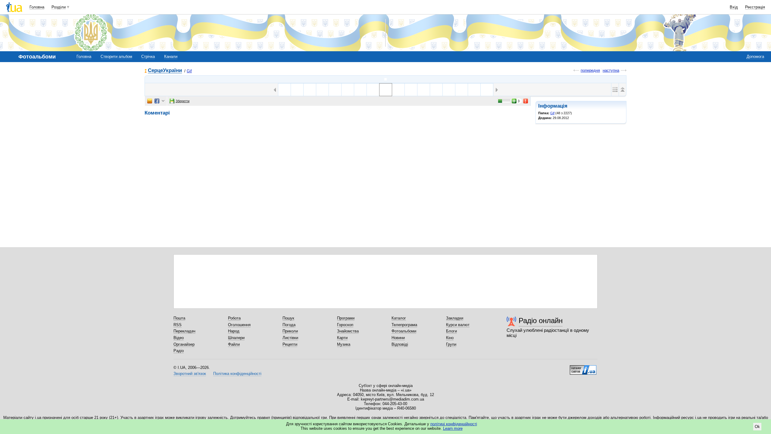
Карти (342, 337)
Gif (189, 71)
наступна (611, 70)
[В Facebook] (157, 101)
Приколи (290, 331)
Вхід (734, 7)
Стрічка (148, 56)
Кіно (450, 337)
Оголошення (239, 324)
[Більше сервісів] (163, 101)
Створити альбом (116, 56)
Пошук (288, 318)
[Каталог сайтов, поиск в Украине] (583, 367)
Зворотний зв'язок (189, 373)
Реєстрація (755, 7)
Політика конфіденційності (237, 373)
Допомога (755, 56)
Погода (288, 324)
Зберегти (182, 101)
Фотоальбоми (404, 331)
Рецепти (289, 344)
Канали (170, 56)
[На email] (149, 101)
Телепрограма (404, 324)
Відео (178, 337)
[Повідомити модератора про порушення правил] (526, 101)
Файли (234, 344)
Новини (398, 337)
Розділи (59, 7)
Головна (37, 7)
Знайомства (348, 331)
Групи (451, 344)
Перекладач (184, 331)
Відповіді (400, 344)
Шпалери (236, 337)
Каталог (399, 318)
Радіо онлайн (541, 320)
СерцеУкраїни (165, 70)
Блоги (451, 331)
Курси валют (458, 324)
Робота (234, 318)
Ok (757, 426)
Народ (233, 331)
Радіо (178, 350)
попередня (590, 70)
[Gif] (385, 79)
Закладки (454, 318)
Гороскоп (345, 324)
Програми (345, 318)
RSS (177, 324)
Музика (343, 344)
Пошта (179, 318)
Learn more (453, 428)
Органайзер (184, 344)
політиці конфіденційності (453, 424)
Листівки (290, 337)
